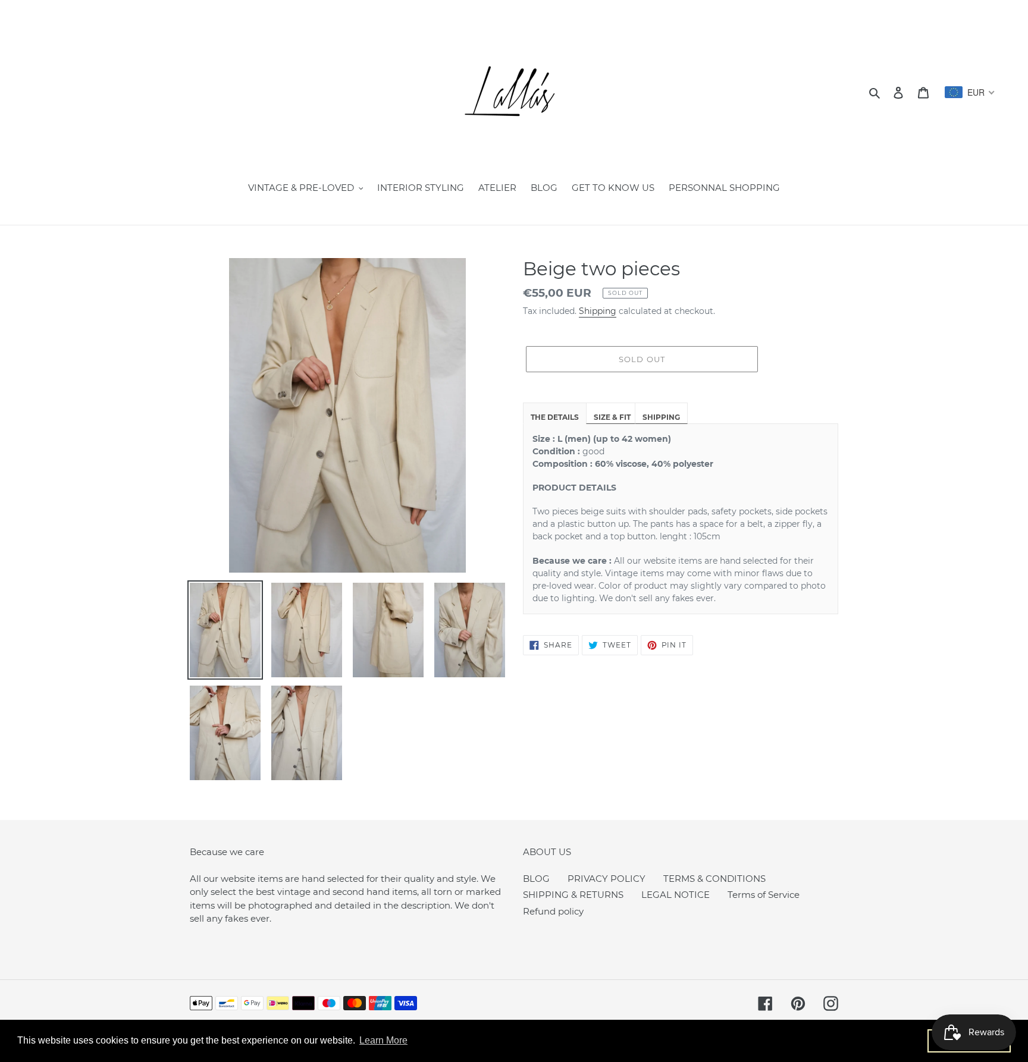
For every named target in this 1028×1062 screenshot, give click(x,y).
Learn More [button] (383, 1040)
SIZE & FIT (612, 417)
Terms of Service (764, 894)
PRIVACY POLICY (606, 878)
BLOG (536, 878)
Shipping (597, 311)
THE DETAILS (555, 417)
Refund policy (553, 911)
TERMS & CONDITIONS (714, 878)
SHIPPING (661, 417)
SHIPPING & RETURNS (573, 894)
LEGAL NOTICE (675, 894)
